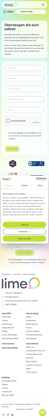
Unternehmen (32, 344)
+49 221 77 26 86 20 (13, 293)
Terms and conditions (24, 404)
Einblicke (6, 377)
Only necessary (24, 239)
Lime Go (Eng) (32, 313)
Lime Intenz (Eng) (9, 348)
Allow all (24, 225)
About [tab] (40, 185)
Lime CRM (16, 274)
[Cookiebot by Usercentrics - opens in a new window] (35, 179)
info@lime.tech (12, 297)
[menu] (43, 4)
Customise (23, 232)
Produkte (5, 274)
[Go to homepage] (11, 5)
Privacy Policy (7, 404)
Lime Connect (8, 344)
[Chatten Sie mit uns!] (42, 412)
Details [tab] (24, 185)
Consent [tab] (8, 185)
